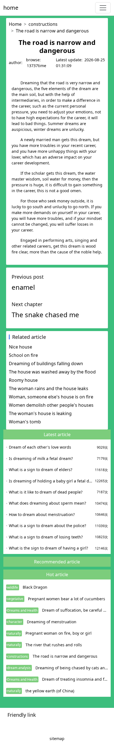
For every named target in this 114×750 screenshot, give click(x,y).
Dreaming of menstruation (51, 621)
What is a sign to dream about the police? (47, 525)
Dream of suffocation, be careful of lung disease (75, 610)
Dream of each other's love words (40, 447)
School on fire (23, 355)
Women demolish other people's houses (51, 405)
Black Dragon (35, 587)
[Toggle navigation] (103, 7)
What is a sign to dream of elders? (40, 469)
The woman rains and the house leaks (48, 388)
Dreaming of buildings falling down (46, 363)
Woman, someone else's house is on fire (51, 397)
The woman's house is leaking (40, 413)
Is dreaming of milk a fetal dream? (41, 458)
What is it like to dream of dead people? (45, 492)
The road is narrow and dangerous (52, 31)
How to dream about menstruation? (42, 514)
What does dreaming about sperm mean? (47, 503)
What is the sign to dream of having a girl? (48, 548)
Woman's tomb (25, 422)
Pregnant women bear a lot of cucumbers (66, 598)
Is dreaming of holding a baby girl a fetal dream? (51, 481)
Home (15, 24)
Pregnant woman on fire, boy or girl (58, 633)
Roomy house (23, 380)
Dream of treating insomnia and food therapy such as (75, 679)
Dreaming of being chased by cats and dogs (71, 667)
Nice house (20, 347)
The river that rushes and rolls (53, 644)
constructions (43, 24)
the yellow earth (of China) (49, 690)
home (10, 7)
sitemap (57, 738)
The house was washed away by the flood (52, 372)
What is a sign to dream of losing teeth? (46, 537)
